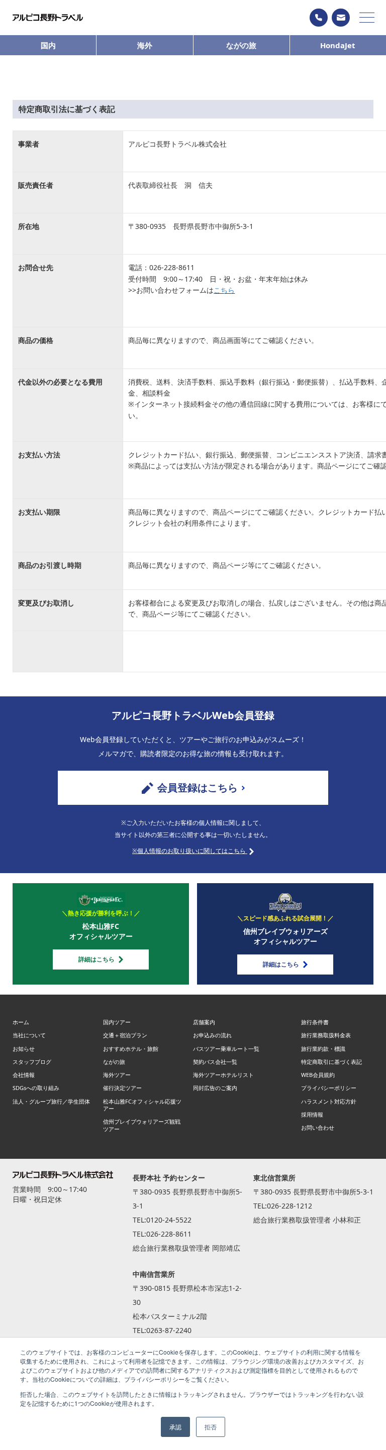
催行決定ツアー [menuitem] (122, 1088)
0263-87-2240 (168, 1330)
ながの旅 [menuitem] (114, 1061)
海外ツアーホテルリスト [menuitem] (223, 1074)
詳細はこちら (96, 959)
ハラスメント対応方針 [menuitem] (328, 1101)
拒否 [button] (211, 1426)
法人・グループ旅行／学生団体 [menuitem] (51, 1101)
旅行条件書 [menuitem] (315, 1022)
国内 (48, 45)
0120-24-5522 (168, 1220)
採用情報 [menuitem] (312, 1114)
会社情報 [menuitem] (24, 1074)
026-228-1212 (289, 1206)
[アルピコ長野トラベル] (48, 17)
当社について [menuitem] (29, 1035)
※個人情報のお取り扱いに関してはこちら (189, 851)
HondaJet (337, 45)
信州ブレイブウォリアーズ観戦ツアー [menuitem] (141, 1125)
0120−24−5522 (319, 18)
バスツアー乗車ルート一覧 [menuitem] (226, 1048)
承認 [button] (175, 1426)
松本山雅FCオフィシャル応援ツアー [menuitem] (142, 1105)
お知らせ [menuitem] (24, 1048)
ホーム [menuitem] (21, 1022)
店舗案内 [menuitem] (204, 1022)
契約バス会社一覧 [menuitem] (215, 1061)
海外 (144, 45)
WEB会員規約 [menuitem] (318, 1074)
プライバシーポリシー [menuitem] (328, 1088)
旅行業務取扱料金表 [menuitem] (326, 1035)
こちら (224, 290)
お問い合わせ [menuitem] (317, 1127)
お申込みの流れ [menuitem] (212, 1035)
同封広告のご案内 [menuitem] (215, 1088)
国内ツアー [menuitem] (117, 1022)
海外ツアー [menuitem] (117, 1074)
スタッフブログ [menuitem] (32, 1061)
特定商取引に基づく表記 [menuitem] (331, 1061)
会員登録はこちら (197, 787)
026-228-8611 (168, 1234)
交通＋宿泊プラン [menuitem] (125, 1035)
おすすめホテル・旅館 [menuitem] (130, 1048)
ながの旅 (241, 45)
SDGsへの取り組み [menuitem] (36, 1088)
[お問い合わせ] (341, 18)
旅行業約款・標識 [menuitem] (323, 1048)
